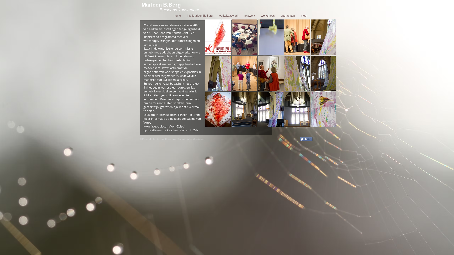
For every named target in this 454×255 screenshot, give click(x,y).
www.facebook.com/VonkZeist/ (163, 126)
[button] (218, 37)
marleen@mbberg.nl (195, 139)
